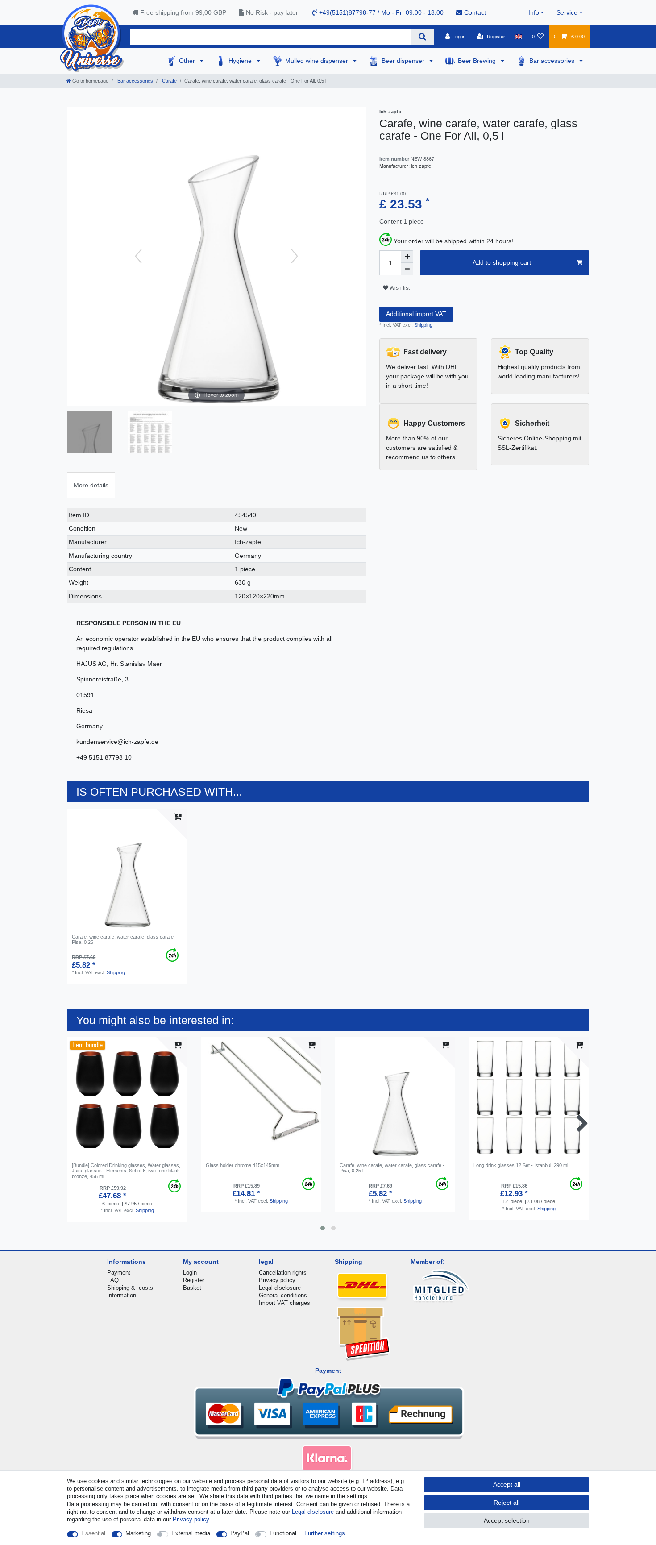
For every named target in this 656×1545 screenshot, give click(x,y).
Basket (192, 1287)
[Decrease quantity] (407, 269)
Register (193, 1280)
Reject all (506, 1502)
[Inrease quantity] (407, 256)
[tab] (91, 485)
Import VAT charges (284, 1303)
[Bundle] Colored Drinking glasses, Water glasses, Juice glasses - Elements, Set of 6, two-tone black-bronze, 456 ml (127, 1171)
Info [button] (533, 12)
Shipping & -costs (130, 1287)
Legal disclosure (280, 1287)
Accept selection (507, 1520)
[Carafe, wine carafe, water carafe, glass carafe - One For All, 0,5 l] (150, 433)
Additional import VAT (416, 313)
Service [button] (566, 12)
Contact (474, 12)
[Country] (518, 36)
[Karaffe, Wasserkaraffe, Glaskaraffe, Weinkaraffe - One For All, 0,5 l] (89, 433)
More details (91, 485)
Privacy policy (277, 1280)
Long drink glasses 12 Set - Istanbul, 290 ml (520, 1165)
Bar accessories (552, 60)
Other (188, 60)
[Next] (294, 256)
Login (190, 1272)
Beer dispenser (404, 60)
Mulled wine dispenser (317, 60)
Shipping (422, 325)
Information (121, 1295)
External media (190, 1533)
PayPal (239, 1533)
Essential (93, 1533)
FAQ (113, 1280)
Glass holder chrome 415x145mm (242, 1165)
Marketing (138, 1533)
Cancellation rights (283, 1272)
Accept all (506, 1484)
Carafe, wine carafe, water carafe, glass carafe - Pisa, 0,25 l (124, 939)
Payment (118, 1272)
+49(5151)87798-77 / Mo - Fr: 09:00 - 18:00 (380, 12)
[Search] (422, 37)
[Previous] (138, 256)
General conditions (283, 1295)
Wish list (399, 288)
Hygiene (240, 60)
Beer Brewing (478, 60)
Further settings (324, 1533)
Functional (283, 1533)
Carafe (169, 80)
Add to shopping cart (502, 262)
